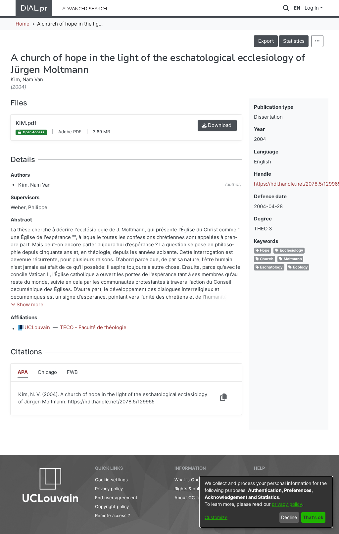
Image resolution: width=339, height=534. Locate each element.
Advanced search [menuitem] (84, 8)
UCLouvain (37, 327)
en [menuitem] (297, 8)
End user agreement (116, 497)
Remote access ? (112, 515)
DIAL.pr (34, 8)
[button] (27, 305)
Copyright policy (112, 506)
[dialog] (266, 501)
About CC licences (193, 497)
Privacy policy (109, 488)
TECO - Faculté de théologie (93, 327)
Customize (216, 517)
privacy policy (287, 504)
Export (266, 41)
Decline (289, 517)
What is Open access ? (197, 479)
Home (22, 24)
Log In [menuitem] (312, 8)
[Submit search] (286, 8)
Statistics (294, 41)
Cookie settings (111, 479)
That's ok (313, 517)
